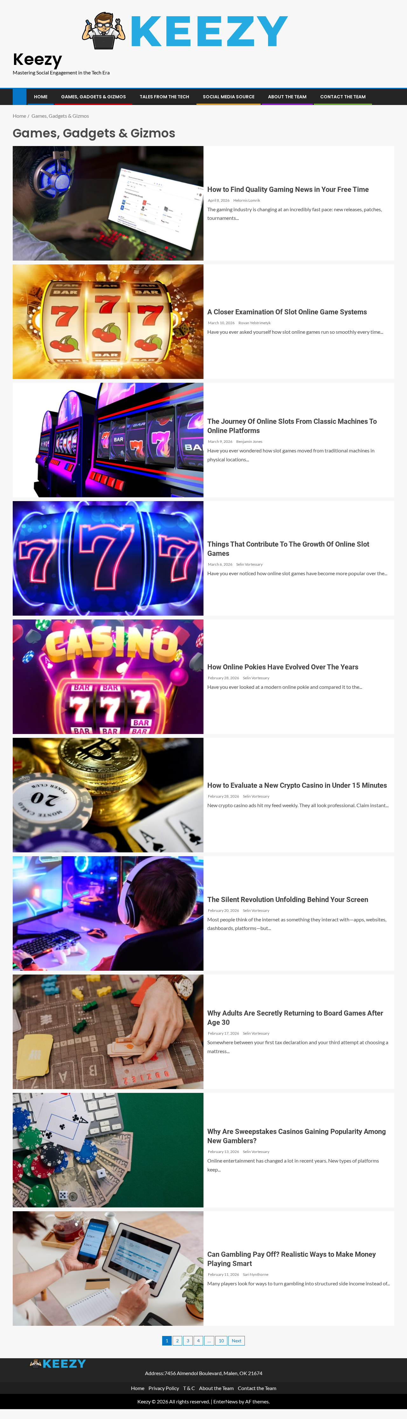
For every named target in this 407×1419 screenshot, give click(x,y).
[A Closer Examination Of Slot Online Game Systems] (108, 321)
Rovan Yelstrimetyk (254, 322)
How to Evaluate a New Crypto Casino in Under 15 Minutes (297, 785)
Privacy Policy (163, 1388)
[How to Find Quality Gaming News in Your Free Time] (108, 203)
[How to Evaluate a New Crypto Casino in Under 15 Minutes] (108, 795)
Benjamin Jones (249, 441)
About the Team (287, 97)
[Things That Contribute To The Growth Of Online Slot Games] (108, 558)
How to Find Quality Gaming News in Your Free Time (288, 189)
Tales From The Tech (164, 97)
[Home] (20, 96)
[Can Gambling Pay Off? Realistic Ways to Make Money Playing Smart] (108, 1268)
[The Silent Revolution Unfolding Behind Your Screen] (108, 913)
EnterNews (225, 1402)
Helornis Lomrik (246, 200)
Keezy (37, 59)
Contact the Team (343, 97)
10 (221, 1340)
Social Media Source (228, 97)
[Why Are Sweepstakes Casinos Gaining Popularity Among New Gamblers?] (108, 1150)
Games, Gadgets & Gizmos (93, 97)
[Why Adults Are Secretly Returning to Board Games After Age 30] (108, 1032)
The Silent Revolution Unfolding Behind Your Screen (287, 900)
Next (236, 1340)
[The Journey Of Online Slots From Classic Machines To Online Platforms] (108, 440)
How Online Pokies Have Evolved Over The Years (282, 667)
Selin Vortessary (249, 564)
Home (40, 97)
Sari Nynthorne (255, 1274)
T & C (189, 1388)
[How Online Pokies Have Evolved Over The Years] (108, 676)
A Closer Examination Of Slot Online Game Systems (287, 312)
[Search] (389, 97)
